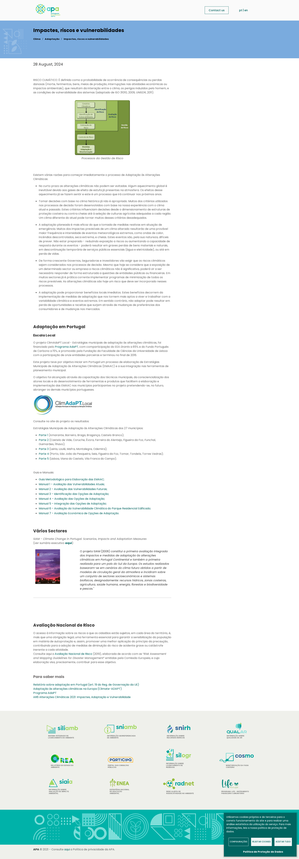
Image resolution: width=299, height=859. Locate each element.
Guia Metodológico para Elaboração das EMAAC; (71, 479)
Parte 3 (44, 449)
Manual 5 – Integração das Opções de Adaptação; (73, 504)
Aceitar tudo (283, 841)
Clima (36, 39)
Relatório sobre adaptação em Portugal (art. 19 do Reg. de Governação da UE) (86, 685)
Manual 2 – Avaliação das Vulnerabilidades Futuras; (73, 489)
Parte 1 (43, 435)
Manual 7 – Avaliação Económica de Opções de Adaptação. (79, 513)
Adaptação (52, 39)
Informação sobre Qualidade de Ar (235, 737)
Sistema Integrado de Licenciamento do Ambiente (61, 737)
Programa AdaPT (66, 347)
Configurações (238, 841)
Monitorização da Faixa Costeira (237, 766)
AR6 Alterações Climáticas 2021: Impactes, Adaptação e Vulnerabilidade (82, 697)
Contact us (217, 10)
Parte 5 (44, 459)
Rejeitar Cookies (261, 841)
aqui (67, 849)
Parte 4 (44, 454)
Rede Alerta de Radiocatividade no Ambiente (180, 792)
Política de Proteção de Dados (263, 851)
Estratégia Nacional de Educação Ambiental (119, 791)
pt (240, 10)
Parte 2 (44, 440)
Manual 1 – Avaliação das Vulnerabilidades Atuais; (72, 484)
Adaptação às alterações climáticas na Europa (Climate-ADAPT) (77, 689)
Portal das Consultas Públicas (118, 766)
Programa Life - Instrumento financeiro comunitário (235, 786)
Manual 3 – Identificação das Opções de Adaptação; (74, 494)
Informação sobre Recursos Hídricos (176, 737)
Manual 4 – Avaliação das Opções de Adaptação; (72, 499)
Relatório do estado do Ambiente (62, 766)
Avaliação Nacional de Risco (73, 654)
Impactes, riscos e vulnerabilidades (86, 39)
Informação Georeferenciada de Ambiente (121, 737)
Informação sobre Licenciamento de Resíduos (175, 765)
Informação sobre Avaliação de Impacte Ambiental (59, 791)
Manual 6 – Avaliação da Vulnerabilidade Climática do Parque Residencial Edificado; (95, 508)
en (246, 10)
